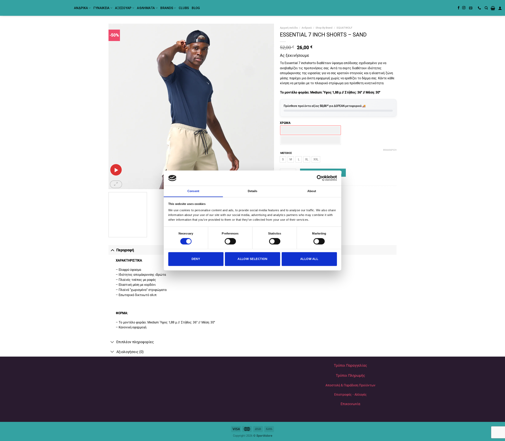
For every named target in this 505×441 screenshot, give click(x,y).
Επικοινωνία (350, 404)
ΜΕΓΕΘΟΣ (286, 153)
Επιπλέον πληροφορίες (135, 342)
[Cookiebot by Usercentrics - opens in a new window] (319, 178)
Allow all (309, 259)
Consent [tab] (193, 191)
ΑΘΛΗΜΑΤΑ (146, 8)
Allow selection (252, 259)
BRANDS (166, 8)
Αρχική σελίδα (289, 27)
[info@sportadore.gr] (471, 8)
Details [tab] (252, 191)
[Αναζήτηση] (486, 8)
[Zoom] (116, 184)
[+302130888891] (480, 8)
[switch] (230, 241)
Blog (196, 8)
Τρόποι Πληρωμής (350, 375)
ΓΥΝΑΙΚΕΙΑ (102, 8)
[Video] (116, 170)
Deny (196, 259)
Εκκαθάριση (390, 150)
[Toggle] (112, 250)
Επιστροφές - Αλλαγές (350, 394)
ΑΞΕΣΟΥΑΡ (123, 8)
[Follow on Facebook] (458, 8)
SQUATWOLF (344, 27)
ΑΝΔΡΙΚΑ (81, 8)
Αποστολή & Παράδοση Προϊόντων (350, 385)
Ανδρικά (307, 27)
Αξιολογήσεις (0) (130, 352)
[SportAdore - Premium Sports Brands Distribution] (35, 8)
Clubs (184, 8)
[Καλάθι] (493, 8)
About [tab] (311, 191)
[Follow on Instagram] (463, 8)
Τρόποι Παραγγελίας (350, 365)
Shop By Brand (324, 27)
